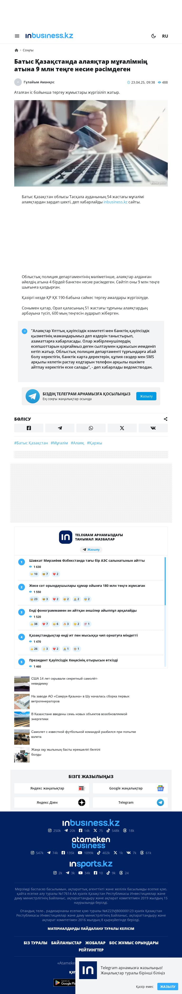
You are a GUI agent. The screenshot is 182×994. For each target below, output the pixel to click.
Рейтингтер (91, 950)
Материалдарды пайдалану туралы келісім (91, 928)
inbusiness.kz (115, 202)
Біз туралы (35, 942)
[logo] (85, 36)
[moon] (153, 36)
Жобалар (95, 942)
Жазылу (167, 986)
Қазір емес (145, 986)
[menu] (17, 36)
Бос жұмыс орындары (134, 942)
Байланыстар (66, 942)
